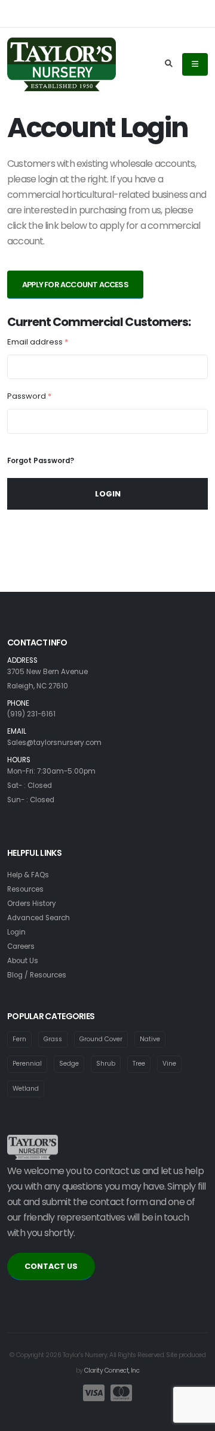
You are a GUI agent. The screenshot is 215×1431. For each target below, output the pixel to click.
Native (150, 1039)
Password (29, 396)
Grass (53, 1039)
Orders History (31, 903)
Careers (21, 946)
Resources (25, 889)
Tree (139, 1063)
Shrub (105, 1063)
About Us (22, 961)
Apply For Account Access (75, 285)
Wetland (26, 1088)
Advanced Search (38, 918)
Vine (169, 1063)
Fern (19, 1039)
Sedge (69, 1063)
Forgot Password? (40, 460)
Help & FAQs (28, 875)
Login (108, 493)
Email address (37, 341)
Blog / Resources (36, 975)
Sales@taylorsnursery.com (54, 742)
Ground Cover (100, 1039)
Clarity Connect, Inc (111, 1370)
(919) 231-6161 (31, 714)
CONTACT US (51, 1266)
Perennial (27, 1063)
